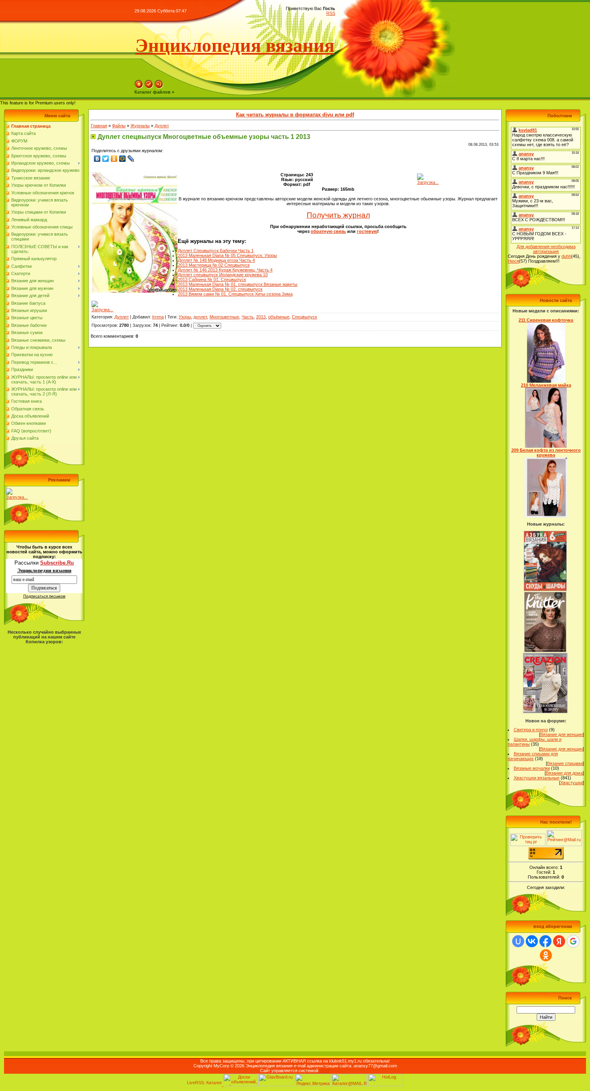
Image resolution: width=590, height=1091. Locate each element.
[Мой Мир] (122, 158)
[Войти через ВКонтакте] (532, 941)
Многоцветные (224, 316)
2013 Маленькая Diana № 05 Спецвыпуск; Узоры (227, 255)
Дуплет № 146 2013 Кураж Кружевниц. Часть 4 (225, 269)
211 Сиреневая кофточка (546, 320)
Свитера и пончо (531, 729)
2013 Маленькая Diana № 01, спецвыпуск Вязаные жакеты (237, 284)
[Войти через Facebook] (545, 941)
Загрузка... (17, 497)
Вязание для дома (564, 773)
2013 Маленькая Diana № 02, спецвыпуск (220, 289)
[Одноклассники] (114, 158)
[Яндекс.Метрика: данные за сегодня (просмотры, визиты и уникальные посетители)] (312, 1080)
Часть (248, 316)
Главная (99, 125)
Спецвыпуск (304, 316)
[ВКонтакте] (97, 158)
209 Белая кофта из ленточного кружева (546, 452)
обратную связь (328, 231)
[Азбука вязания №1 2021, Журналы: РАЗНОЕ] (545, 589)
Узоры (185, 316)
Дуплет (162, 125)
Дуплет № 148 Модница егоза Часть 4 (216, 260)
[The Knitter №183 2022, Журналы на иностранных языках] (545, 650)
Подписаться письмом (44, 596)
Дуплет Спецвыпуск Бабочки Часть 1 (216, 250)
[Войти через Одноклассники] (546, 955)
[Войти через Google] (573, 941)
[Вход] (159, 87)
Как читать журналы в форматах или (295, 115)
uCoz (324, 1070)
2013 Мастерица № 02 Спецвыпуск (214, 265)
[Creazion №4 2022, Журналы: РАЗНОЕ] (545, 711)
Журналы (140, 125)
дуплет (200, 316)
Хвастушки (571, 782)
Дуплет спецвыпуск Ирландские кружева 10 (223, 274)
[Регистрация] (148, 87)
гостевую (367, 231)
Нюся (513, 261)
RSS (330, 13)
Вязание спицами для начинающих (533, 756)
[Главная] (138, 87)
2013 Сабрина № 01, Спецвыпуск (212, 279)
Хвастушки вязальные (536, 777)
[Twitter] (106, 158)
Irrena (158, 316)
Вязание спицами (565, 763)
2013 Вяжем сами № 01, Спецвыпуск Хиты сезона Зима (235, 294)
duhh (566, 256)
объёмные (278, 316)
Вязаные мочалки (532, 768)
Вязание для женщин (561, 734)
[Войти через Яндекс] (559, 941)
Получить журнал (338, 215)
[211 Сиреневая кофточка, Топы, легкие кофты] (546, 381)
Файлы (119, 125)
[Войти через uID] (518, 941)
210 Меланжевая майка (546, 385)
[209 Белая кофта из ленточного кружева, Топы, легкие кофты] (546, 516)
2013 (261, 316)
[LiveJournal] (131, 158)
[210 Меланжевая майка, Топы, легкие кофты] (546, 446)
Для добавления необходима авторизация (546, 249)
